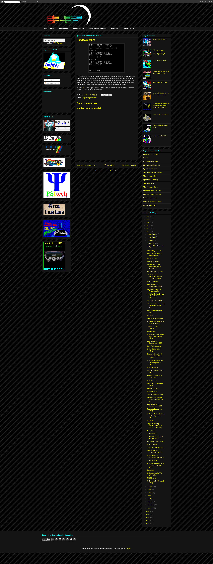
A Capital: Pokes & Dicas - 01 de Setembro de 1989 (155, 296)
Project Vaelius (152, 281)
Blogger (128, 548)
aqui (84, 88)
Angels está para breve (155, 441)
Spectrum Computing (150, 180)
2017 (148, 521)
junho (150, 493)
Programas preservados (97, 28)
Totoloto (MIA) (152, 433)
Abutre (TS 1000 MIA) (155, 301)
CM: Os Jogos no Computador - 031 (154, 451)
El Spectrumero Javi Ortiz (152, 191)
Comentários (51, 83)
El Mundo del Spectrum (151, 165)
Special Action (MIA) (160, 61)
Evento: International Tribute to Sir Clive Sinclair (154, 356)
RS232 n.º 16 (152, 478)
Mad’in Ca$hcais (153, 367)
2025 (148, 219)
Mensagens (50, 80)
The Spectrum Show (150, 187)
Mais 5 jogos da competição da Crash (155, 456)
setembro (151, 243)
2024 (148, 222)
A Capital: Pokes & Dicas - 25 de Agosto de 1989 (155, 362)
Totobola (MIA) (152, 460)
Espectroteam (78, 28)
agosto (150, 487)
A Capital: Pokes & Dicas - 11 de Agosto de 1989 (155, 465)
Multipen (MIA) (152, 391)
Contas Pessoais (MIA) (155, 318)
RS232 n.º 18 (152, 380)
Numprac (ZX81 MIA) (154, 251)
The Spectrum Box (149, 176)
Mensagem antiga (129, 165)
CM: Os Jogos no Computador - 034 (154, 285)
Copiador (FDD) (152, 388)
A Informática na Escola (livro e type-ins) (155, 322)
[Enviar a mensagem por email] (102, 95)
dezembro (151, 234)
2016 (148, 524)
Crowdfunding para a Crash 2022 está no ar (155, 399)
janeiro (150, 508)
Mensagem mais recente (86, 165)
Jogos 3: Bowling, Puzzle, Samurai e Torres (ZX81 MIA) (154, 425)
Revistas (114, 28)
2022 (148, 228)
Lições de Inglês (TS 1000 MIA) (154, 474)
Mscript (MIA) (152, 444)
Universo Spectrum (150, 198)
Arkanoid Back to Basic (155, 271)
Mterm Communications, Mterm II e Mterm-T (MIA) (155, 336)
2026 (148, 216)
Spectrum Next (148, 183)
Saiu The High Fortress (155, 447)
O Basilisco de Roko (160, 82)
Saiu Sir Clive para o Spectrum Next (154, 254)
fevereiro (151, 505)
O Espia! (150, 421)
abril (149, 499)
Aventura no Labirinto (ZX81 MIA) (154, 376)
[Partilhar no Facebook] (109, 95)
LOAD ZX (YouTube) (150, 161)
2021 (148, 231)
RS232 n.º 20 (152, 258)
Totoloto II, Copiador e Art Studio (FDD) (155, 437)
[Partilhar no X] (107, 95)
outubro (151, 240)
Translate (60, 43)
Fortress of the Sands (160, 114)
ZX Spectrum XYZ (149, 205)
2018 (148, 518)
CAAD (145, 158)
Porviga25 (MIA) (153, 262)
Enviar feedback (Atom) (110, 171)
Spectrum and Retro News (152, 172)
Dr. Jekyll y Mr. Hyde (160, 39)
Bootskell (150, 470)
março (150, 502)
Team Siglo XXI (128, 28)
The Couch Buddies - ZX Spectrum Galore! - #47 (156, 306)
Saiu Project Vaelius (154, 346)
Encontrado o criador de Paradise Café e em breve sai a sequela (161, 105)
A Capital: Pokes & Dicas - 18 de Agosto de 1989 (155, 416)
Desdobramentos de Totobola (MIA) (154, 290)
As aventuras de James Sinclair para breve (161, 94)
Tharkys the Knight (159, 136)
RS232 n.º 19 (152, 315)
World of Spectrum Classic (152, 201)
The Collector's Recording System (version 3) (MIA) (154, 276)
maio (150, 496)
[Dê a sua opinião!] (104, 95)
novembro (151, 237)
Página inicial (49, 28)
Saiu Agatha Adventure (155, 394)
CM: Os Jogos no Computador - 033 (154, 342)
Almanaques (64, 28)
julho (149, 490)
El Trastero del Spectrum (152, 194)
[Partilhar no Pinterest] (111, 95)
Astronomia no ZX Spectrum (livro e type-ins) (154, 266)
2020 (148, 512)
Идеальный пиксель (150, 169)
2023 (148, 225)
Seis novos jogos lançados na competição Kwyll (159, 52)
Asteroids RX (151, 331)
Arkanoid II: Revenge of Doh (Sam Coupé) (161, 72)
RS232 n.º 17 (152, 430)
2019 (148, 515)
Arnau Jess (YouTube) (151, 154)
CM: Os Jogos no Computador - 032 (154, 405)
